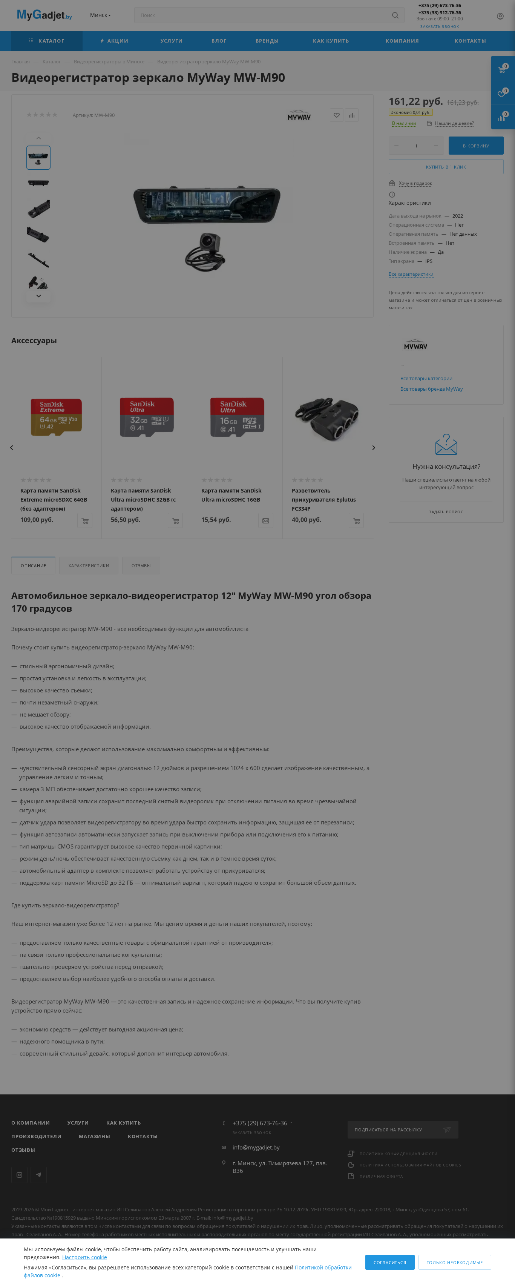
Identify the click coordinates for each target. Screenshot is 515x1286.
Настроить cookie (84, 1257)
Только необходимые (455, 1262)
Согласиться (390, 1262)
